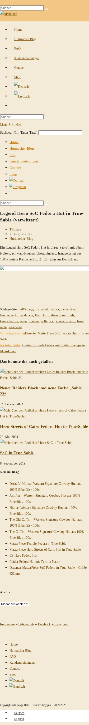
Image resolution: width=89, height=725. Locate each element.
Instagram (60, 624)
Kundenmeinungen (23, 161)
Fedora (54, 309)
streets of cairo (65, 321)
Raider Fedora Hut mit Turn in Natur (34, 561)
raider (24, 321)
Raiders (34, 321)
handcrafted (68, 309)
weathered (15, 327)
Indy (71, 315)
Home (14, 141)
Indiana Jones (57, 315)
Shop (13, 173)
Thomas (15, 229)
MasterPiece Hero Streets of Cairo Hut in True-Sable (45, 549)
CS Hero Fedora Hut (23, 555)
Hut (44, 315)
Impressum (7, 624)
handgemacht (9, 315)
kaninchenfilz (9, 321)
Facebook (44, 624)
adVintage (26, 309)
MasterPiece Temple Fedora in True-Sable (37, 543)
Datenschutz (26, 624)
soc (51, 321)
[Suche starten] (46, 204)
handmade (26, 315)
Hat (37, 315)
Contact (15, 167)
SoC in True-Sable (17, 453)
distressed (41, 309)
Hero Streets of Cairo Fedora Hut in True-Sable (44, 426)
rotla (44, 321)
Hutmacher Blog (21, 148)
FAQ (12, 154)
